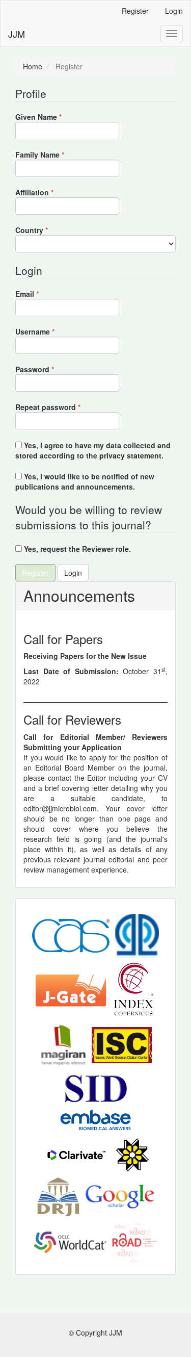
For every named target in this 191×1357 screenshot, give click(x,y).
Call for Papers (63, 639)
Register (135, 11)
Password (50, 369)
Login (174, 11)
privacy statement (130, 455)
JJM (16, 33)
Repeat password (63, 407)
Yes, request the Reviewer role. (76, 549)
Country (47, 230)
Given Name (54, 117)
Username (50, 331)
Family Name (55, 154)
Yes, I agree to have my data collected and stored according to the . (93, 450)
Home (32, 66)
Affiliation (50, 192)
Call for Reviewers (72, 719)
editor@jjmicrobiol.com (60, 808)
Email (42, 294)
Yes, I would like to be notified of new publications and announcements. (84, 481)
